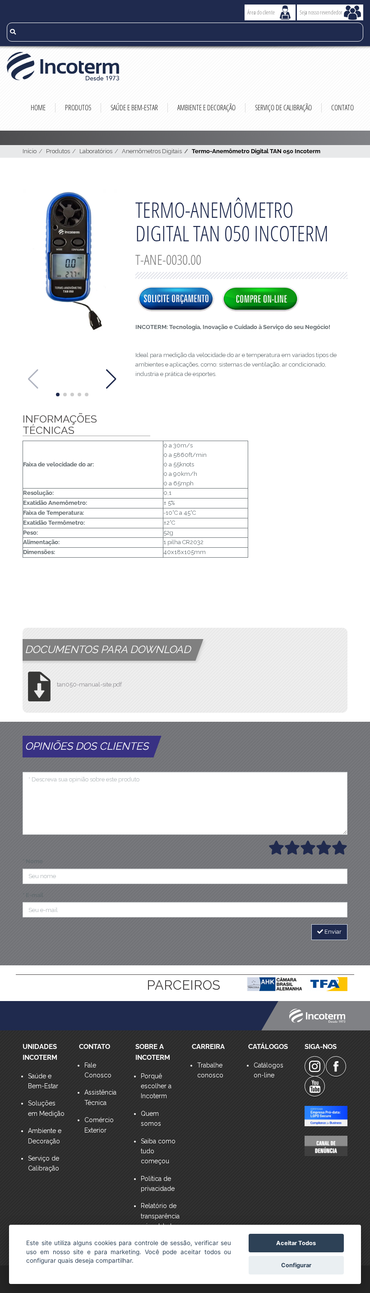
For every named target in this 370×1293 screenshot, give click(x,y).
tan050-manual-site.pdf (89, 684)
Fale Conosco (97, 1070)
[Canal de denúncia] (326, 1146)
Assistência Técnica (100, 1097)
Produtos (78, 108)
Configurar (296, 1265)
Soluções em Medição (46, 1108)
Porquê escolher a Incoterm (156, 1086)
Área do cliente (261, 12)
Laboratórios (95, 151)
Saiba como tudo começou (158, 1151)
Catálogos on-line (268, 1070)
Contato (342, 108)
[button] (58, 394)
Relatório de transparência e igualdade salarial (159, 1221)
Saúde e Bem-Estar (134, 108)
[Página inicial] (185, 66)
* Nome (33, 861)
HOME (38, 108)
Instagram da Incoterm (314, 1066)
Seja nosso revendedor (321, 12)
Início (30, 151)
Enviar (332, 931)
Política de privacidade (158, 1183)
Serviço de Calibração (283, 108)
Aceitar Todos (296, 1243)
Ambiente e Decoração (206, 108)
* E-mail (33, 895)
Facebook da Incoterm (336, 1066)
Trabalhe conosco (210, 1070)
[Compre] (260, 300)
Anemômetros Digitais (152, 151)
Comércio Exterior (99, 1124)
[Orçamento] (176, 300)
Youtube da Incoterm (314, 1086)
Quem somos (151, 1118)
